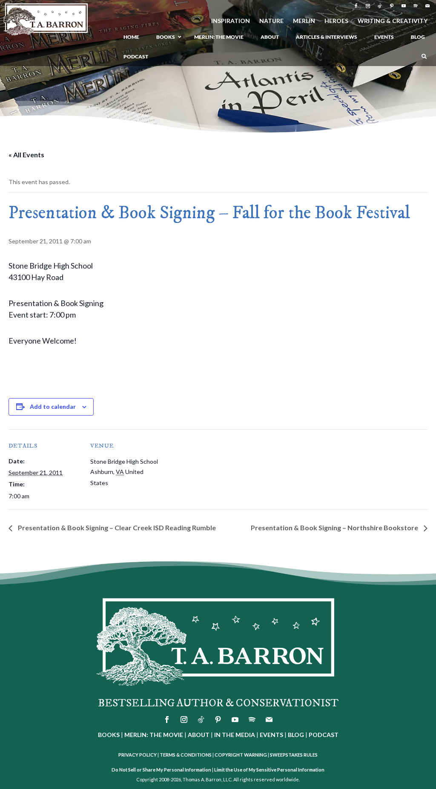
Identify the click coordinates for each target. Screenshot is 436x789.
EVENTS (271, 734)
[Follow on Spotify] (415, 6)
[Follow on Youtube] (403, 6)
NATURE (271, 21)
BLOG (296, 734)
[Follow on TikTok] (380, 6)
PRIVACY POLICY (137, 754)
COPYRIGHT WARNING (241, 754)
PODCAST (323, 734)
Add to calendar (53, 406)
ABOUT (198, 734)
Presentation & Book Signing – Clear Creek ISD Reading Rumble (116, 527)
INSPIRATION (230, 21)
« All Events (26, 154)
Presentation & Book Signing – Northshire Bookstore (335, 527)
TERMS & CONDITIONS (186, 754)
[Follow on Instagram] (368, 6)
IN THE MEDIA (234, 734)
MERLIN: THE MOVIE (153, 734)
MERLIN (304, 21)
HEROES (336, 21)
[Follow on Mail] (427, 6)
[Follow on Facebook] (356, 6)
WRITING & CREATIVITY (392, 21)
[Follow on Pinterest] (391, 6)
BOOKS (109, 734)
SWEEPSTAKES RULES (294, 754)
